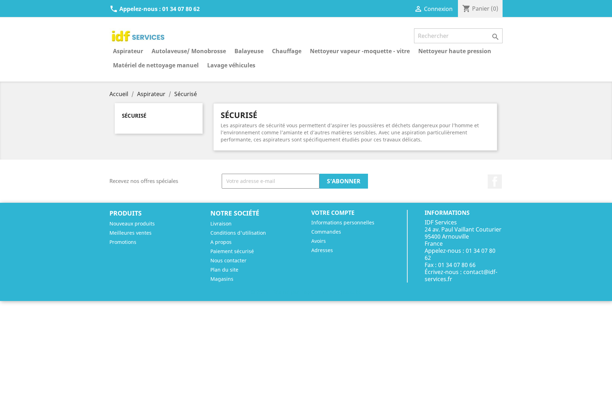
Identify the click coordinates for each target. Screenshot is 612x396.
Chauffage (286, 51)
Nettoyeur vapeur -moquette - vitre (360, 51)
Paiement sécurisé (232, 251)
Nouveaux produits (132, 223)
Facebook (495, 181)
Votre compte (333, 213)
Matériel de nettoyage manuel (156, 65)
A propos (221, 242)
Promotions (122, 242)
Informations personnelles (342, 222)
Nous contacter (228, 260)
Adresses (322, 250)
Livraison (221, 223)
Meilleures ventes (130, 232)
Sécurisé (134, 115)
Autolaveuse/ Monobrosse (189, 51)
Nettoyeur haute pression (454, 51)
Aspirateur (128, 51)
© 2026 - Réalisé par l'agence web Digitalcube (306, 291)
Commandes (326, 231)
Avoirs (318, 241)
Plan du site (224, 269)
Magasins (221, 278)
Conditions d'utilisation (238, 232)
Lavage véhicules (231, 65)
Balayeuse (249, 51)
